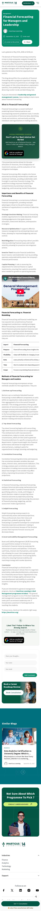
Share (28, 42)
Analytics (5, 863)
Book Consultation (13, 692)
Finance (5, 860)
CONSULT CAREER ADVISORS (18, 804)
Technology (6, 866)
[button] (23, 772)
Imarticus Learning (15, 31)
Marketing (6, 869)
